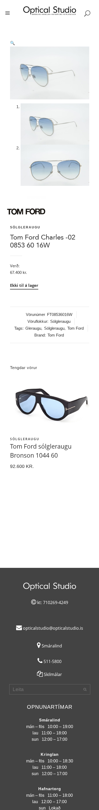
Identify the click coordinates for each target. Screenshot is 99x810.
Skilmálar (52, 674)
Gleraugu (33, 328)
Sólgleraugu (25, 227)
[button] (49, 43)
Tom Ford (75, 328)
